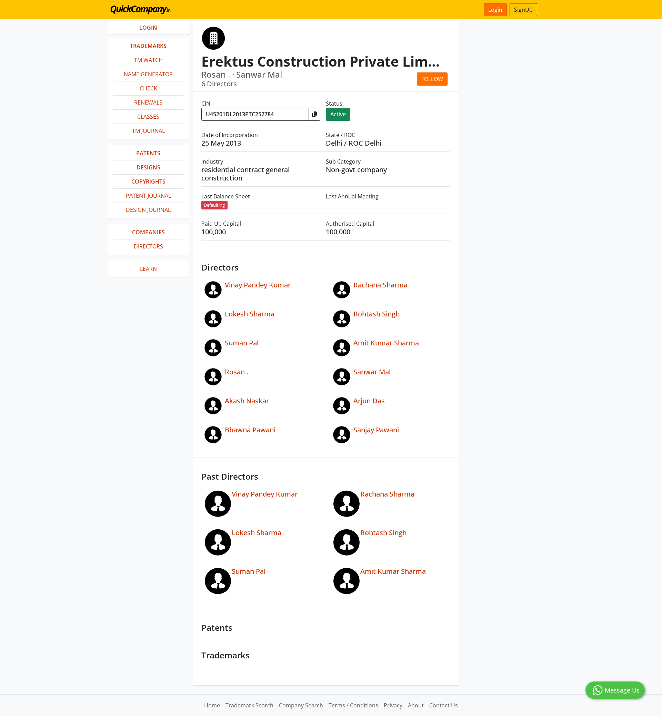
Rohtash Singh (376, 313)
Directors (148, 246)
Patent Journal (148, 195)
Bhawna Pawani (250, 429)
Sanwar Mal (372, 371)
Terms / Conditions (353, 705)
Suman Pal (242, 342)
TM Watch (148, 60)
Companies (148, 232)
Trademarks (148, 46)
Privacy (393, 705)
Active (338, 114)
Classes (148, 116)
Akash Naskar (247, 400)
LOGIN (148, 27)
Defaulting (214, 205)
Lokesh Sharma (249, 313)
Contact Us (443, 705)
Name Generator (148, 74)
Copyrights (148, 181)
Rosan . (236, 371)
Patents (148, 153)
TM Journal (148, 131)
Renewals (148, 102)
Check (148, 88)
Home (212, 705)
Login (495, 9)
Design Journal (148, 210)
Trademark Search (249, 705)
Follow (432, 79)
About (416, 705)
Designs (148, 167)
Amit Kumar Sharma (386, 342)
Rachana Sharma (380, 285)
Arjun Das (369, 400)
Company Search (301, 705)
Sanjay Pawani (376, 429)
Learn (148, 269)
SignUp (523, 9)
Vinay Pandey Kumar (258, 285)
